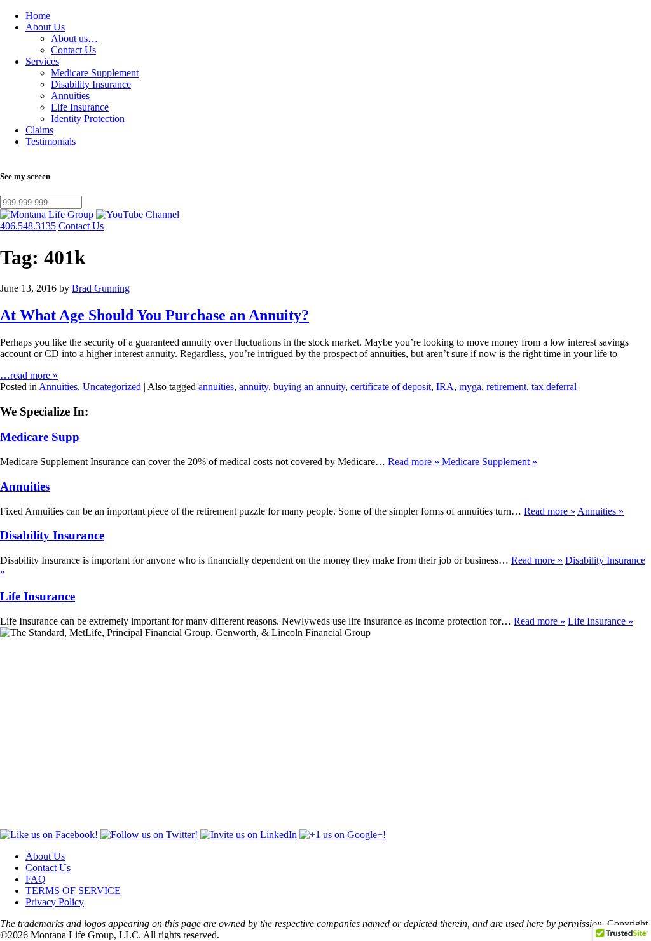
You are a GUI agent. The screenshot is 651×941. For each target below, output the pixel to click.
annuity (253, 386)
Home (37, 15)
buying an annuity (309, 386)
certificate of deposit (390, 386)
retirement (506, 386)
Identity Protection (88, 118)
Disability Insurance (91, 84)
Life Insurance (80, 107)
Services (42, 61)
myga (470, 386)
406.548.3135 (28, 225)
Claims (39, 130)
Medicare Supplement (95, 72)
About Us (45, 27)
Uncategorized (112, 386)
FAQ (35, 879)
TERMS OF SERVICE (73, 890)
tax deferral (554, 386)
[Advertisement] (325, 734)
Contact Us (73, 49)
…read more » (29, 375)
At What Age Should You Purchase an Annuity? (154, 315)
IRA (445, 386)
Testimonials (50, 141)
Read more (413, 461)
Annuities (70, 95)
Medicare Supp (39, 436)
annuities (216, 386)
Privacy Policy (54, 902)
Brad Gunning (101, 288)
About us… (74, 38)
